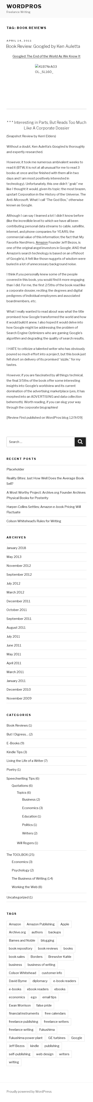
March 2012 (15, 592)
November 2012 (18, 566)
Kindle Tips (14, 752)
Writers (27, 833)
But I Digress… (17, 734)
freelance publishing (23, 1022)
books (68, 948)
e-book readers (64, 981)
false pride (44, 1005)
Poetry (11, 770)
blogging (47, 940)
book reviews (48, 948)
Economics (30, 808)
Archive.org (17, 932)
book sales (17, 957)
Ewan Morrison (20, 1005)
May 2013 (13, 557)
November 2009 (19, 698)
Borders (36, 957)
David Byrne (18, 981)
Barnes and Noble (22, 940)
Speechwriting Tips (20, 778)
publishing (52, 1046)
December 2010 (18, 690)
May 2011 (13, 654)
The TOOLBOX (17, 855)
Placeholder (15, 469)
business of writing (41, 965)
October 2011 (16, 610)
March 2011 (15, 672)
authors (37, 932)
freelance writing (21, 1030)
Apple (64, 924)
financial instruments (24, 1013)
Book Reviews (17, 725)
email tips (49, 997)
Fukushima (47, 1030)
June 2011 (13, 645)
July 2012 (13, 583)
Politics (27, 825)
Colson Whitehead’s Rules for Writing (33, 521)
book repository (20, 948)
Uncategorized (17, 897)
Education (29, 816)
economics (17, 997)
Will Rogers (25, 843)
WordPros (24, 6)
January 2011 (16, 681)
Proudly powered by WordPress (29, 1091)
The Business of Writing (29, 879)
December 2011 (18, 601)
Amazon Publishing (41, 924)
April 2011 (13, 663)
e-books (15, 989)
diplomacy (40, 981)
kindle (34, 1046)
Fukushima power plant (26, 1038)
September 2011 (19, 619)
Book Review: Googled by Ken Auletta (43, 46)
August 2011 (16, 628)
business (15, 965)
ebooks (60, 989)
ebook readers (38, 989)
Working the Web (25, 887)
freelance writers (56, 1022)
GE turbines (57, 1038)
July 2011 (13, 636)
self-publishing (19, 1054)
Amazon (42, 242)
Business (29, 799)
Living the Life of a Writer (24, 761)
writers (64, 1054)
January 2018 (16, 548)
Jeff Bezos (17, 1046)
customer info (52, 973)
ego (34, 997)
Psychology (20, 870)
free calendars (55, 1013)
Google (76, 1038)
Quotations (20, 786)
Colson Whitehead (22, 973)
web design (44, 1054)
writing (14, 1062)
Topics (21, 793)
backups (54, 932)
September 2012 (19, 575)
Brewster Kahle (59, 957)
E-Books (13, 743)
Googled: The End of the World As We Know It (46, 56)
